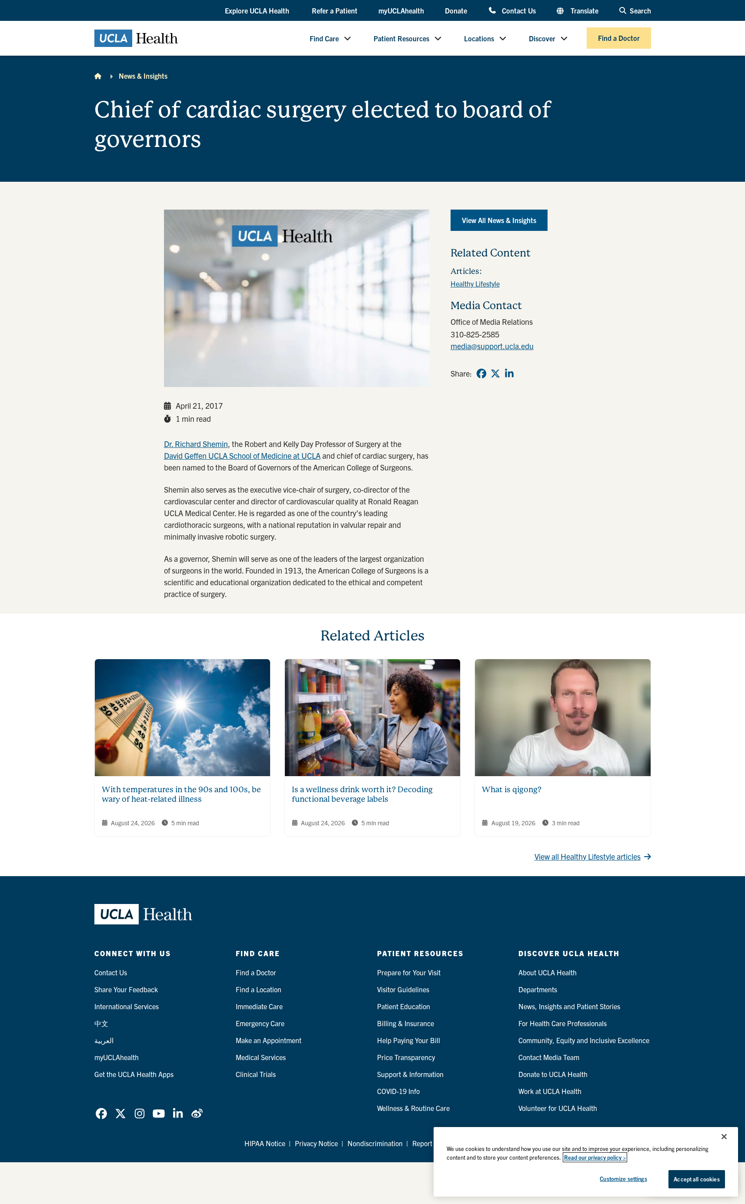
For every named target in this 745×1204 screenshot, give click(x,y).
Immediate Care (259, 1006)
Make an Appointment (268, 1040)
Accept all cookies (696, 1179)
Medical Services (261, 1057)
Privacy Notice (316, 1143)
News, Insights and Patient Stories (569, 1006)
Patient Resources (401, 38)
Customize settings (623, 1178)
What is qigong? (511, 789)
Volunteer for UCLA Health (557, 1108)
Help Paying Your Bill (408, 1040)
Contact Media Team (548, 1057)
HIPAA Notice (264, 1143)
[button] (258, 11)
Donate (456, 10)
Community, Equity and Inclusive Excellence (583, 1040)
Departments (537, 989)
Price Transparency (406, 1057)
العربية (104, 1040)
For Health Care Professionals (562, 1023)
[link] (481, 373)
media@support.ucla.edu (492, 346)
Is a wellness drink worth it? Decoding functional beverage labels (362, 794)
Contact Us (518, 10)
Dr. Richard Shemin (196, 444)
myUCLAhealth (401, 10)
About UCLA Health (547, 972)
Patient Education (403, 1006)
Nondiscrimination (375, 1143)
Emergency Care (260, 1023)
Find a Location (258, 989)
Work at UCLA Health (549, 1091)
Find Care (324, 38)
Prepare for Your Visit (409, 972)
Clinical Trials (256, 1074)
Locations (479, 38)
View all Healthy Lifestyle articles (588, 856)
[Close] (724, 1136)
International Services (126, 1006)
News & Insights (143, 75)
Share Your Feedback (126, 989)
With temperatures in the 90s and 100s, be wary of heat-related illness (181, 794)
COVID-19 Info (398, 1091)
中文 (101, 1023)
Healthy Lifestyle (475, 283)
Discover (542, 38)
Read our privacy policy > (595, 1157)
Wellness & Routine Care (413, 1108)
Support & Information (410, 1074)
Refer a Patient (334, 10)
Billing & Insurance (405, 1023)
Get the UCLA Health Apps (134, 1074)
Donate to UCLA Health (553, 1074)
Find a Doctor (619, 38)
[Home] (97, 75)
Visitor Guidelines (403, 989)
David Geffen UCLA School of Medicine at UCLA (242, 455)
